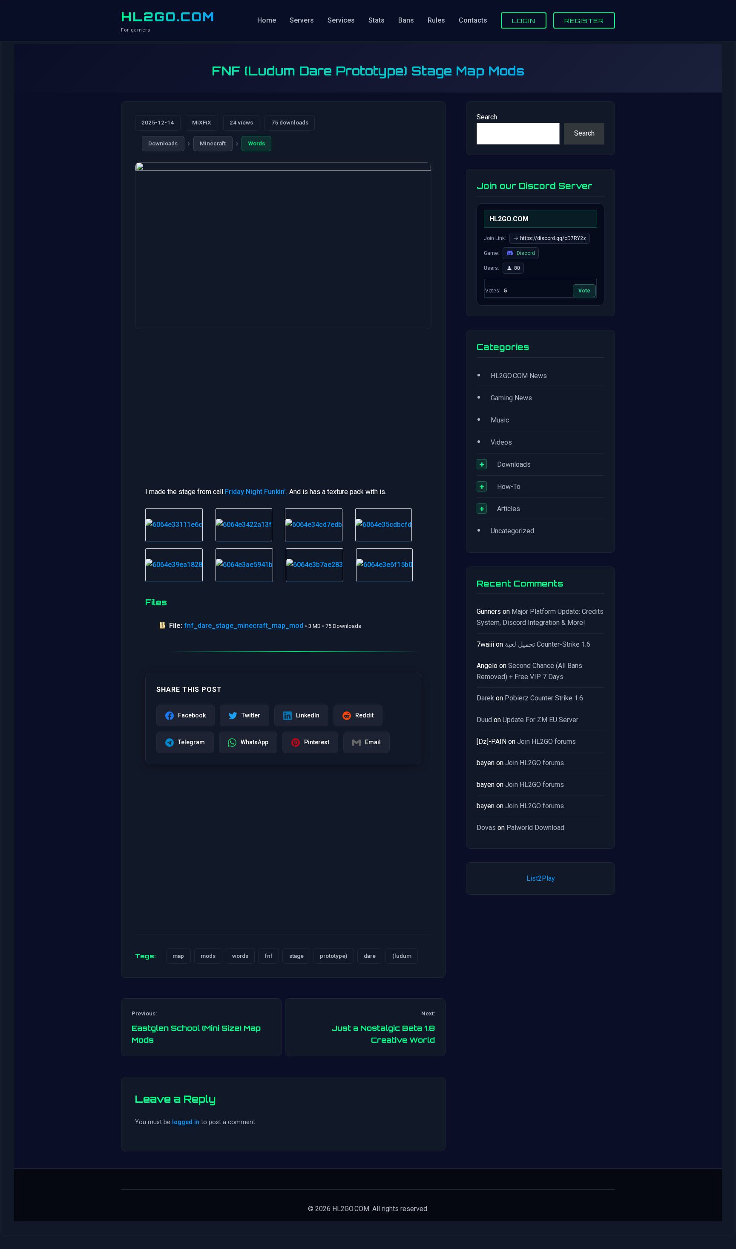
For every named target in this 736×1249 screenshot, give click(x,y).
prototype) (333, 955)
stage (296, 955)
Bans (406, 20)
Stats (376, 20)
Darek (485, 698)
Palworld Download (535, 828)
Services (341, 20)
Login (523, 20)
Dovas (486, 828)
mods (208, 955)
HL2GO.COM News (519, 376)
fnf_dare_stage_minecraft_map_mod (243, 626)
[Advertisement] (283, 402)
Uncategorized (512, 531)
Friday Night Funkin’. (256, 492)
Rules (436, 20)
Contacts (473, 20)
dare (370, 955)
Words (256, 143)
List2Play (540, 878)
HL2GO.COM (168, 16)
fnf (269, 955)
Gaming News (511, 398)
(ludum (401, 955)
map (178, 955)
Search (487, 117)
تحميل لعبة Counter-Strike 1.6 (547, 644)
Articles (508, 509)
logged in (185, 1122)
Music (500, 420)
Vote (584, 291)
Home (266, 20)
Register (584, 20)
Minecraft (213, 143)
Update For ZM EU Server (540, 720)
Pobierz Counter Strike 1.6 (544, 698)
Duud (484, 720)
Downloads (163, 143)
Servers (302, 20)
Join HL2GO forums (546, 741)
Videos (501, 442)
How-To (508, 487)
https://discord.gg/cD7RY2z (553, 238)
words (240, 955)
